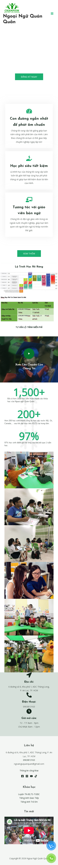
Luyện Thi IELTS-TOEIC (29, 794)
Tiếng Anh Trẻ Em (29, 801)
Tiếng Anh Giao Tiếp (29, 797)
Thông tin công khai (29, 770)
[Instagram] (27, 776)
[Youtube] (31, 776)
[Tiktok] (36, 776)
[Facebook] (22, 776)
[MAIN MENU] (52, 13)
